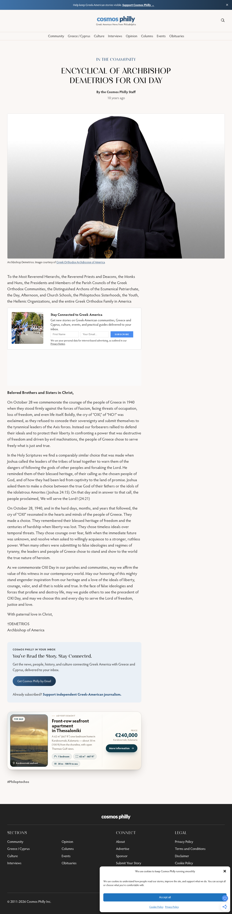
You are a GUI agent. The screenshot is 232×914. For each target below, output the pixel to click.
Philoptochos (19, 781)
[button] (225, 871)
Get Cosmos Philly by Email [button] (34, 681)
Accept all (165, 897)
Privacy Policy (172, 907)
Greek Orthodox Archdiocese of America (80, 262)
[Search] (222, 20)
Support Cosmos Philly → (138, 5)
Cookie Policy (156, 907)
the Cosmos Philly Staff (118, 91)
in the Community (116, 59)
